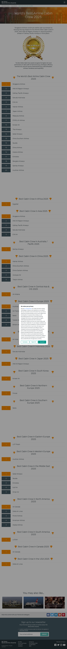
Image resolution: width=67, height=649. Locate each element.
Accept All (42, 342)
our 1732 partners (28, 308)
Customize (25, 342)
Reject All (33, 342)
